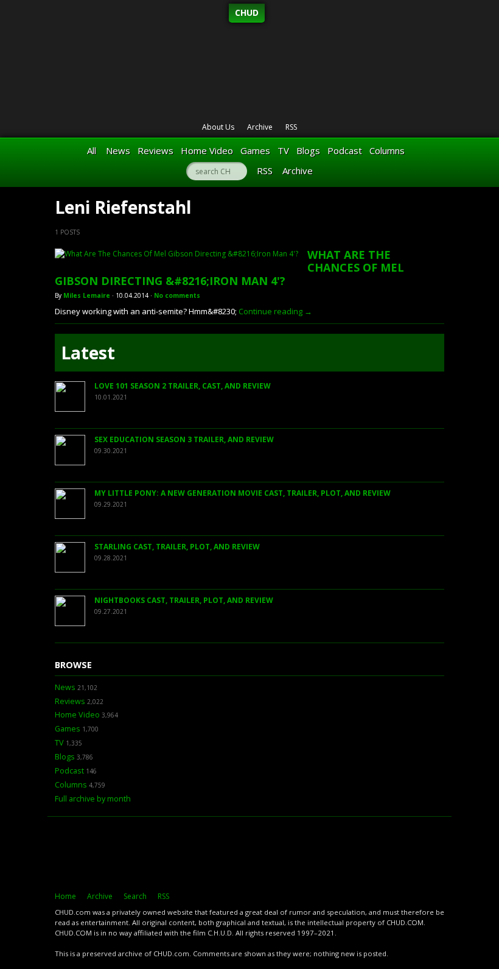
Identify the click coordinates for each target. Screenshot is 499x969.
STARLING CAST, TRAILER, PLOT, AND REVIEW (177, 546)
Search (135, 896)
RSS (291, 127)
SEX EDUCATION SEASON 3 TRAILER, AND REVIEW (184, 439)
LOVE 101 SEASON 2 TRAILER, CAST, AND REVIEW (182, 386)
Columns (387, 150)
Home (65, 896)
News (118, 150)
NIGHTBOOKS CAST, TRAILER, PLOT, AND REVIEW (183, 600)
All (91, 150)
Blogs (308, 150)
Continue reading (275, 311)
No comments (177, 295)
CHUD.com (249, 853)
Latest (88, 352)
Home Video (207, 150)
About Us (218, 127)
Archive (260, 127)
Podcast (344, 150)
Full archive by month (93, 799)
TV (283, 150)
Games (255, 150)
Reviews (155, 150)
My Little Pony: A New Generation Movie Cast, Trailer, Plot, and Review (242, 493)
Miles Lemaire (86, 295)
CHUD (247, 12)
